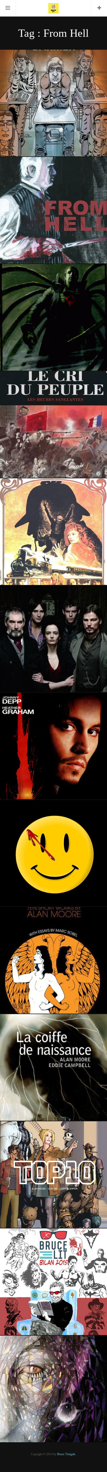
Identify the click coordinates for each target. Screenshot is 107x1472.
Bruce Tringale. (66, 1454)
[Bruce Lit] (53, 7)
